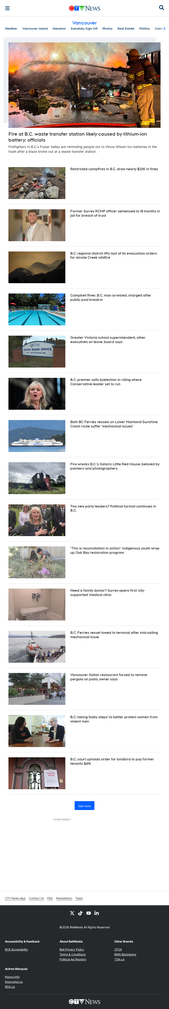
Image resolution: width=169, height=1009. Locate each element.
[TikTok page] (80, 912)
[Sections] (7, 8)
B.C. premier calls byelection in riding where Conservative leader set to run (106, 382)
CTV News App (15, 898)
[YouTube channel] (88, 912)
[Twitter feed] (72, 912)
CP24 (118, 949)
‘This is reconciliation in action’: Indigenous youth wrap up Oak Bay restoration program (115, 550)
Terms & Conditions (73, 954)
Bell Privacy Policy (72, 949)
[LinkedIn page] (96, 912)
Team (79, 898)
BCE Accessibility (16, 949)
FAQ (50, 898)
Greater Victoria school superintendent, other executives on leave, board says (108, 340)
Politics (144, 28)
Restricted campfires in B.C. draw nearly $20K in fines (114, 169)
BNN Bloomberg (125, 954)
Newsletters (64, 898)
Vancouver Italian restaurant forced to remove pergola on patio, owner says (108, 677)
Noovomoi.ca (14, 981)
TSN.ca (119, 959)
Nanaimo (59, 28)
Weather (11, 28)
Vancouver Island (35, 28)
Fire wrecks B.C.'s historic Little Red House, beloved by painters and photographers (115, 466)
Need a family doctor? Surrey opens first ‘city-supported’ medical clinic (107, 593)
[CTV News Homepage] (84, 8)
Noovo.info (12, 977)
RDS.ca (10, 986)
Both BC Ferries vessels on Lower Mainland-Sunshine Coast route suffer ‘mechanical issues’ (114, 424)
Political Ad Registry (73, 959)
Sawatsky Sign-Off (84, 28)
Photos (107, 28)
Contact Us (36, 898)
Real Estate (125, 28)
